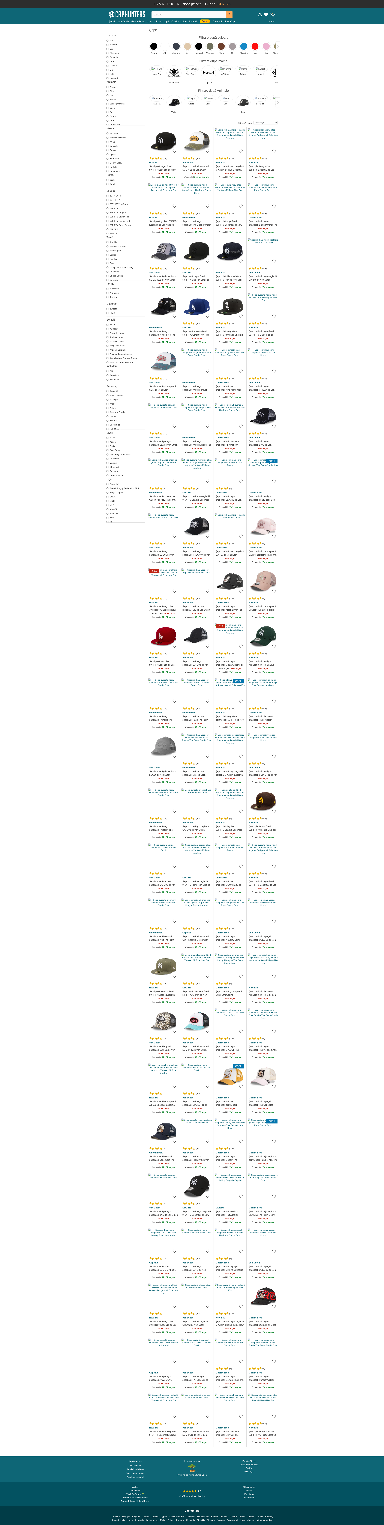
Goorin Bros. (138, 21)
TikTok (249, 1490)
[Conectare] (260, 14)
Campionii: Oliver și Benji (121, 267)
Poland (171, 1520)
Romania (190, 1520)
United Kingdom (247, 1520)
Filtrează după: (245, 123)
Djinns (112, 154)
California (114, 458)
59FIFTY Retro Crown (120, 225)
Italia (123, 1520)
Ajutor (272, 21)
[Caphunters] (135, 14)
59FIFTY (113, 208)
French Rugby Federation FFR (124, 488)
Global (251, 1516)
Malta (162, 1520)
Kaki (111, 74)
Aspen (112, 442)
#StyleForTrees (134, 1494)
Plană (112, 313)
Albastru (113, 44)
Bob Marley (115, 429)
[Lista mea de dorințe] (266, 14)
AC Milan (113, 329)
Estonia (224, 1516)
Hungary (269, 1516)
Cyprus (164, 1516)
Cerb (111, 120)
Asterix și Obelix (117, 412)
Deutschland (203, 1516)
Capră (112, 116)
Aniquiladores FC (117, 345)
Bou (111, 95)
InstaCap (230, 21)
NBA (111, 517)
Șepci (112, 21)
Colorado (113, 471)
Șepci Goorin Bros (135, 1469)
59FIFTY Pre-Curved (119, 221)
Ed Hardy (114, 158)
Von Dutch (123, 21)
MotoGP (113, 509)
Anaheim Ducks (116, 341)
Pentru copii (162, 21)
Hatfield (113, 167)
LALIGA (113, 496)
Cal (111, 112)
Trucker (113, 297)
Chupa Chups (116, 276)
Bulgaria (136, 1516)
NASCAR (113, 513)
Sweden (221, 1520)
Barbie (112, 255)
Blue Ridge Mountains (120, 454)
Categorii (217, 21)
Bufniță (112, 99)
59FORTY (114, 229)
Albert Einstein (116, 395)
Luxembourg (152, 1520)
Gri (111, 70)
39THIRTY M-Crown (119, 204)
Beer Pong (114, 450)
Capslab (113, 146)
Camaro (113, 463)
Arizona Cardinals (117, 350)
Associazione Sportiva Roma (123, 358)
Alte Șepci (114, 293)
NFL (111, 522)
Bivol (111, 91)
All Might (113, 399)
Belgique (126, 1516)
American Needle (117, 137)
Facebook (249, 1494)
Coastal (113, 150)
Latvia (130, 1520)
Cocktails (113, 280)
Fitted (112, 371)
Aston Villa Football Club (121, 362)
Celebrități (114, 271)
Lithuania (139, 1520)
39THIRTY (114, 200)
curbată (113, 309)
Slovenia (211, 1520)
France (242, 1516)
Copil (112, 184)
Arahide (113, 242)
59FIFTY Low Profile (119, 217)
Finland (233, 1516)
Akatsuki (113, 391)
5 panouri (114, 288)
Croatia (155, 1516)
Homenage (114, 171)
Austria (116, 1516)
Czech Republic (177, 1516)
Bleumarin (114, 53)
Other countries (264, 1520)
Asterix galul (115, 250)
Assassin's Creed (117, 246)
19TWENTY (115, 196)
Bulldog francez (116, 104)
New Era (153, 162)
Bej (111, 49)
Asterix (112, 408)
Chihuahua (114, 124)
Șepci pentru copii (135, 1477)
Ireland (115, 1520)
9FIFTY (113, 233)
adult (111, 180)
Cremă (112, 61)
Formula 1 (114, 484)
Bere (111, 263)
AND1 (112, 142)
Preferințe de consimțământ (135, 1497)
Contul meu (135, 1490)
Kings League (116, 492)
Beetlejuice (114, 259)
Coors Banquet (116, 475)
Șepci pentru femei (135, 1473)
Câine (112, 108)
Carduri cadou (179, 21)
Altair (111, 404)
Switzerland (232, 1520)
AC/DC (112, 437)
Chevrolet (114, 467)
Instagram (249, 1497)
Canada (146, 1516)
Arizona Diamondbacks (120, 354)
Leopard (113, 78)
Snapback (114, 379)
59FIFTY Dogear (117, 212)
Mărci (150, 21)
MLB (111, 505)
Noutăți (193, 21)
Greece (259, 1516)
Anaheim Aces (116, 337)
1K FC (112, 324)
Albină (112, 87)
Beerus (113, 420)
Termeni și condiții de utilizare (135, 1501)
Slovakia (201, 1520)
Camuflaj (113, 57)
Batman (113, 416)
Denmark (190, 1516)
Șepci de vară (135, 1461)
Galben (113, 65)
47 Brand (113, 133)
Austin (112, 446)
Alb (111, 40)
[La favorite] (174, 151)
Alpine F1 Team (116, 333)
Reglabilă (114, 375)
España (214, 1516)
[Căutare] (229, 14)
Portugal (180, 1520)
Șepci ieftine (135, 1465)
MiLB (112, 501)
